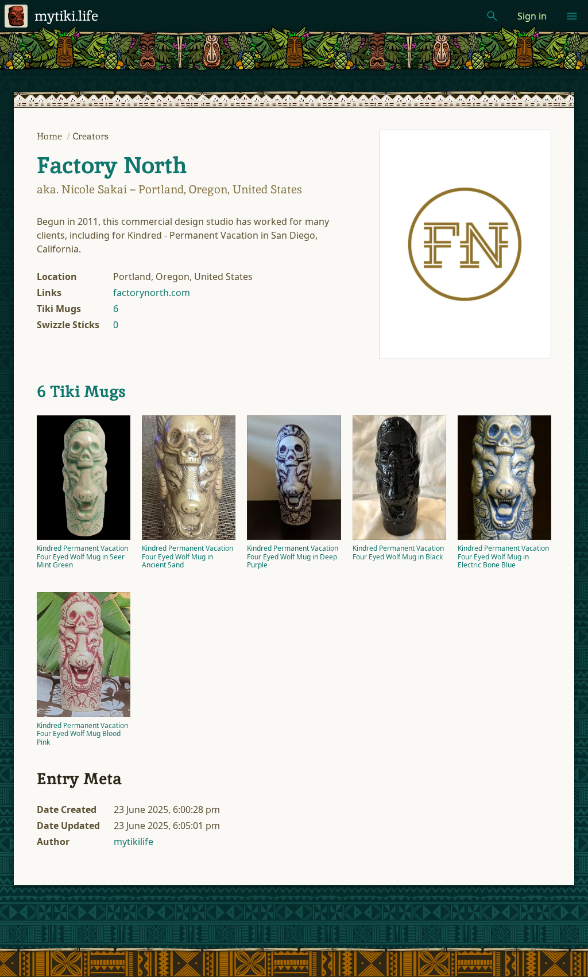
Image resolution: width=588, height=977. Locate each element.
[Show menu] (571, 16)
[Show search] (492, 16)
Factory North (112, 165)
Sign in (532, 16)
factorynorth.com (151, 292)
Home (50, 136)
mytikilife (133, 841)
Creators (91, 136)
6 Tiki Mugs (81, 391)
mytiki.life (66, 16)
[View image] (465, 244)
